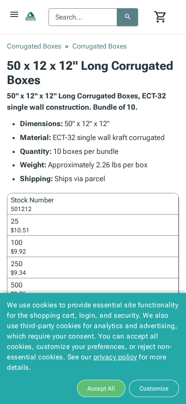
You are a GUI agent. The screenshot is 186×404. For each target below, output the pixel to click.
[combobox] (83, 17)
